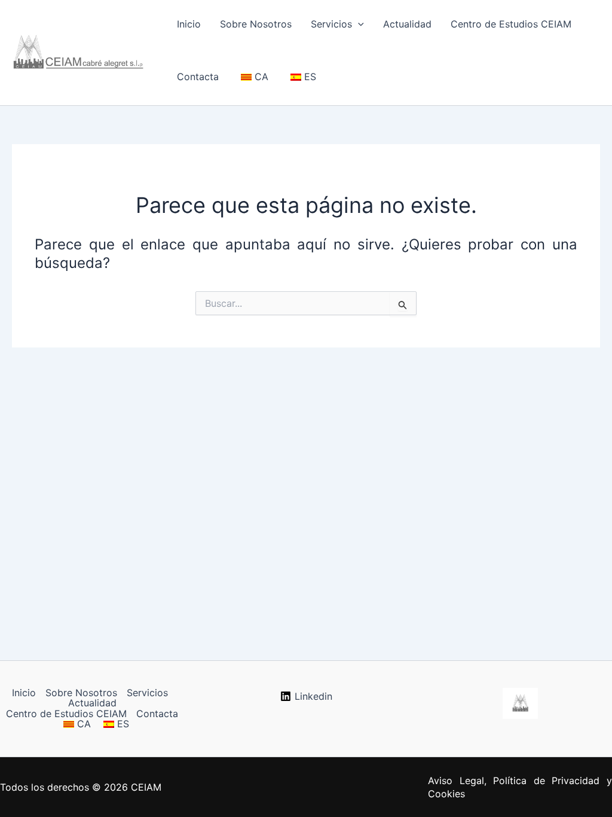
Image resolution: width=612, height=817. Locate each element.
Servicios (331, 24)
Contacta (198, 77)
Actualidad (407, 24)
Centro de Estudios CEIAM (511, 24)
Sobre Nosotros (256, 24)
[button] (358, 24)
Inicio (189, 24)
